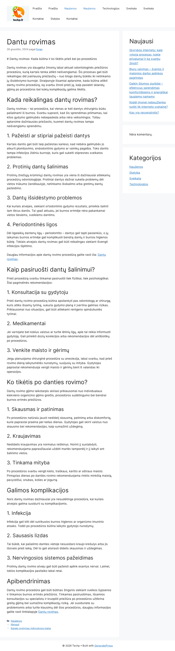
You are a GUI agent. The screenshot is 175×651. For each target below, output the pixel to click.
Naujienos (70, 8)
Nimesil (15, 624)
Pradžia (37, 8)
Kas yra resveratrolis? (144, 112)
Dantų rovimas (48, 611)
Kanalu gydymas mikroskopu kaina (31, 628)
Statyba (55, 18)
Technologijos (110, 8)
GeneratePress (104, 645)
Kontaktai (38, 18)
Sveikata (131, 8)
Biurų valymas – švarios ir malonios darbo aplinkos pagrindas (146, 73)
